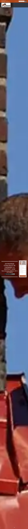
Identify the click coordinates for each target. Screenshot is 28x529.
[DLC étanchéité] (6, 5)
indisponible (4, 0)
